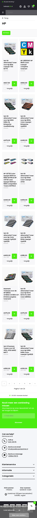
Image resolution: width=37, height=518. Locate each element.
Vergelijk (10, 88)
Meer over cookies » (19, 515)
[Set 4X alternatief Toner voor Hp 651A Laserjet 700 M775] (10, 48)
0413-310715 (12, 442)
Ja (19, 510)
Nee (28, 510)
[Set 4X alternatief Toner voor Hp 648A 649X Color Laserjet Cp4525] (27, 334)
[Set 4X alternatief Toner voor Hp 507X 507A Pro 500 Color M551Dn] (27, 276)
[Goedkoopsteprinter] (8, 7)
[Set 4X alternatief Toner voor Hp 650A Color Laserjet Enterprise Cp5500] (27, 104)
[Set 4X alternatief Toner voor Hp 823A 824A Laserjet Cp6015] (27, 221)
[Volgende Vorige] (35, 384)
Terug (6, 18)
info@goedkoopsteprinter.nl (18, 449)
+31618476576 (13, 456)
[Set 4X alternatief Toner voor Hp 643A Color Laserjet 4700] (27, 161)
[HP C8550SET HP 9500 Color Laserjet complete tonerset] (27, 48)
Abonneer (18, 422)
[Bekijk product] (14, 83)
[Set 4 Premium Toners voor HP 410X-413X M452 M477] (10, 334)
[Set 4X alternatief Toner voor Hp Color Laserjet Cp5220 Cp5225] (10, 221)
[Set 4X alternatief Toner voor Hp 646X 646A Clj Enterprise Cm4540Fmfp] (10, 104)
